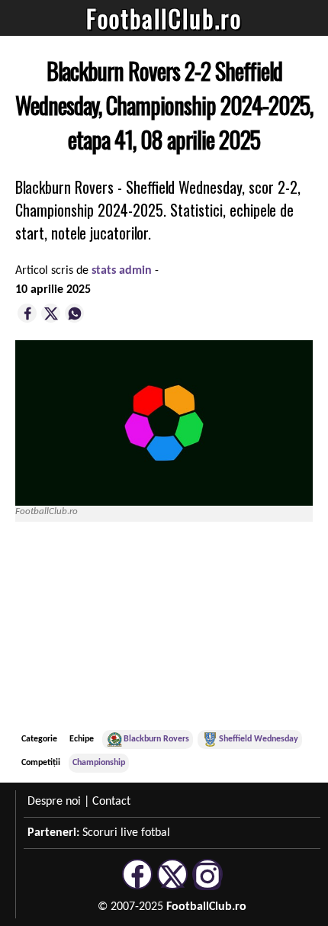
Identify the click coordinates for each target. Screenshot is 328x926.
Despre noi (54, 802)
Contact (111, 802)
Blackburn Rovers (156, 739)
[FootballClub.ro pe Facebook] (137, 887)
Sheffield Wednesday (258, 739)
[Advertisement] (198, 625)
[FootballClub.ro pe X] (172, 887)
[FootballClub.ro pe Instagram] (207, 887)
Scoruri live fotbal (126, 833)
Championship (98, 762)
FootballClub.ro (164, 18)
